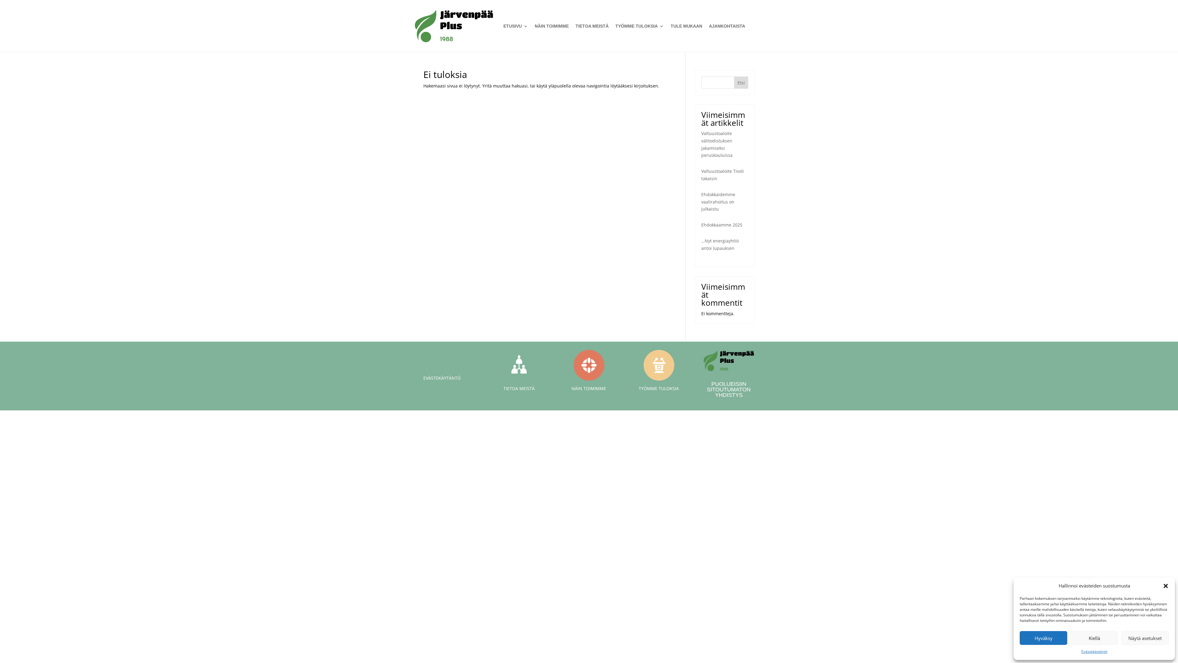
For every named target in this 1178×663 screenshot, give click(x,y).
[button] (1166, 586)
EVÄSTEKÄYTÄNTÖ (442, 378)
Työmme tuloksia (636, 26)
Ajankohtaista (727, 26)
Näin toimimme (552, 26)
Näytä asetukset (1145, 638)
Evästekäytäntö (1094, 651)
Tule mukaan (686, 26)
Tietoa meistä (592, 26)
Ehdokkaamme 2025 (721, 225)
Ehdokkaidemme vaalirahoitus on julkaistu (718, 202)
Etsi (741, 83)
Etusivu (512, 26)
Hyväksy (1044, 638)
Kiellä (1094, 638)
